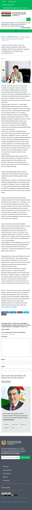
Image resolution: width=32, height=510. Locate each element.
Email (3, 366)
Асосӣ (3, 36)
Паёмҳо (13, 427)
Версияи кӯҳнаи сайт (8, 5)
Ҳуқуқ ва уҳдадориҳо (7, 470)
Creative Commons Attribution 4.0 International (14, 502)
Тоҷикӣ (25, 8)
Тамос (4, 1)
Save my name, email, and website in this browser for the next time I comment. (13, 377)
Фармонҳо (23, 424)
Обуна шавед (25, 457)
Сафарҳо (6, 427)
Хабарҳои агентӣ (12, 36)
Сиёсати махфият (6, 473)
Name (3, 359)
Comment (4, 336)
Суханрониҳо (14, 424)
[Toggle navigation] (16, 30)
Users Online (5, 486)
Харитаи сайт (12, 1)
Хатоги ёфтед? (6, 480)
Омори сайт (5, 477)
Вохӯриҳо (6, 424)
